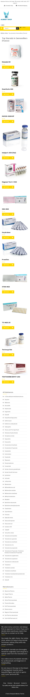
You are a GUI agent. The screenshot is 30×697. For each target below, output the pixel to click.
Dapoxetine (7, 439)
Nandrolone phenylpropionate (12, 505)
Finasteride (7, 457)
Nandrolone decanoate (10, 502)
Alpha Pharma (8, 597)
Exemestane (8, 454)
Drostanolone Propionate (11, 448)
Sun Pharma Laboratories (11, 615)
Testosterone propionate (11, 548)
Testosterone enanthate (11, 542)
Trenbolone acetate (10, 567)
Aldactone (7, 402)
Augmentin (7, 411)
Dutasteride (8, 451)
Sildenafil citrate (9, 517)
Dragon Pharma (9, 594)
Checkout (10, 683)
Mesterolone (8, 484)
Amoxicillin (7, 405)
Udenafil (7, 580)
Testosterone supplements (11, 555)
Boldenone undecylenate (11, 423)
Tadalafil (7, 529)
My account (17, 683)
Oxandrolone (8, 508)
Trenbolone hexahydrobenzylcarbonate (15, 574)
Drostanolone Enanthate (11, 445)
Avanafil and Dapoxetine (11, 417)
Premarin (7, 514)
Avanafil (7, 414)
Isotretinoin (7, 475)
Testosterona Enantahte (11, 535)
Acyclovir (7, 399)
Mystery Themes (20, 693)
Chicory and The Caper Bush (12, 430)
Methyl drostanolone (10, 496)
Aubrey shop (4, 33)
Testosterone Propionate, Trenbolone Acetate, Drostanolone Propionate (14, 551)
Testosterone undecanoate (11, 561)
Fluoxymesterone (9, 463)
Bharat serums (8, 609)
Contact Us (24, 683)
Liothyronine (8, 481)
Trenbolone (7, 564)
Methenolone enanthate (11, 493)
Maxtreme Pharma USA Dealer (7, 1)
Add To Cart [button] (6, 67)
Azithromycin (8, 420)
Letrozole (7, 478)
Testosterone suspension (11, 558)
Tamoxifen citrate (9, 532)
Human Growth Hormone (11, 472)
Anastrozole (8, 408)
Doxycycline (8, 442)
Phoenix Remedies (9, 603)
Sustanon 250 (8, 526)
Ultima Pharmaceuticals (11, 600)
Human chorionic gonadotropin (12, 469)
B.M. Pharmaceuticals (10, 606)
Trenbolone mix (9, 577)
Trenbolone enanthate (10, 570)
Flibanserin (7, 460)
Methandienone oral (10, 487)
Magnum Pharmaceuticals (11, 612)
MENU (2, 25)
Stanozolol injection (10, 520)
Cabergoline (8, 426)
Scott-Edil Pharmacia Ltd (11, 618)
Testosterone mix (9, 545)
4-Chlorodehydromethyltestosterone (14, 396)
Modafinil (7, 499)
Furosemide (8, 466)
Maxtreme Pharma (9, 591)
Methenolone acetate (10, 490)
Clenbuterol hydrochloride (11, 433)
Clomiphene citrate (9, 436)
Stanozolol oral (8, 523)
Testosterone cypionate (11, 539)
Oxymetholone (8, 511)
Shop (4, 683)
